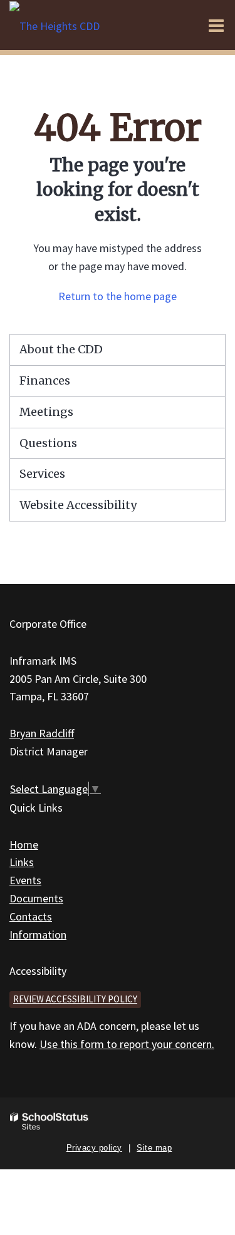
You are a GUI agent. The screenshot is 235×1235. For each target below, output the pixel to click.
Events (25, 880)
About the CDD (61, 349)
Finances (44, 380)
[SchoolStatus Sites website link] (49, 1121)
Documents (36, 898)
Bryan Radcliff (41, 733)
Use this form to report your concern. (126, 1044)
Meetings (46, 412)
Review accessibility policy (75, 999)
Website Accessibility (78, 505)
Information (37, 934)
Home (23, 844)
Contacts (30, 916)
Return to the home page (117, 296)
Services (42, 473)
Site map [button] (154, 1147)
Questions (48, 443)
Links (21, 862)
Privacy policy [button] (94, 1147)
